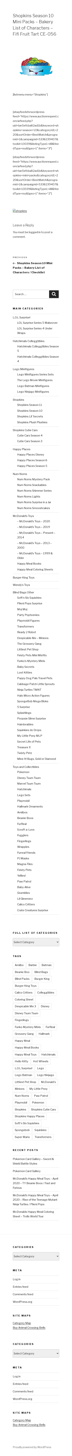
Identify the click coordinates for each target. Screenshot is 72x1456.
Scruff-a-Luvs (26, 829)
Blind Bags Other (23, 592)
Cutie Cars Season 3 (29, 441)
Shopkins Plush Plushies (32, 422)
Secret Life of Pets (29, 741)
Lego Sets (23, 795)
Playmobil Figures (28, 620)
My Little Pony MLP (29, 735)
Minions (20, 1088)
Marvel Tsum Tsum (29, 783)
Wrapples (23, 847)
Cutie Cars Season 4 (29, 435)
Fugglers (22, 835)
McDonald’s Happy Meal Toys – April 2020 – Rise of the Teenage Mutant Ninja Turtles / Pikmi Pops (35, 1200)
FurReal (22, 824)
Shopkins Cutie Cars (25, 430)
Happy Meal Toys (26, 1054)
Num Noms (20, 474)
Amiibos (22, 812)
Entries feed (20, 1286)
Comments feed (23, 1294)
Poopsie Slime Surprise (31, 718)
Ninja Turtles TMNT (29, 689)
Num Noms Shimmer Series (34, 490)
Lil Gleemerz (25, 898)
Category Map (22, 1323)
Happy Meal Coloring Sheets (35, 569)
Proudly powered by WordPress (32, 1447)
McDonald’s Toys (23, 516)
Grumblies (23, 893)
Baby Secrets (25, 667)
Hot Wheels (40, 1061)
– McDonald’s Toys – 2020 (33, 521)
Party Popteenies (28, 615)
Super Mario (22, 1137)
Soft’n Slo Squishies (29, 597)
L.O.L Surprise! (21, 317)
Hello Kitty (21, 1061)
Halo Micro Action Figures (33, 695)
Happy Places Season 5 (32, 466)
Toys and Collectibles (26, 767)
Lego (40, 1068)
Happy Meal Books (29, 563)
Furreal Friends (26, 852)
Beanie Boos (25, 818)
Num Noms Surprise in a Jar (34, 502)
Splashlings (24, 713)
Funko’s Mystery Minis (31, 661)
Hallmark (44, 1033)
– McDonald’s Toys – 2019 (33, 527)
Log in (16, 1279)
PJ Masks (23, 858)
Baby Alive (24, 887)
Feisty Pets (24, 870)
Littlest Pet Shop (28, 649)
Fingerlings (24, 841)
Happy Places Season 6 (32, 460)
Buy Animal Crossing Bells (29, 1327)
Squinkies (41, 1130)
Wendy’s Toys (21, 585)
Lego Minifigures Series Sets (35, 374)
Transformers (25, 626)
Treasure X (24, 747)
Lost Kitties (24, 672)
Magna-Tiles (25, 864)
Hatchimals (24, 789)
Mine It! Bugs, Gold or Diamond (36, 759)
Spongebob (22, 1130)
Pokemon (23, 772)
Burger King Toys (24, 577)
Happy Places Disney (30, 454)
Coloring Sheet (24, 999)
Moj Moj (22, 609)
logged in (35, 232)
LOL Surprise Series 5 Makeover (37, 322)
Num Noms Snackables (32, 485)
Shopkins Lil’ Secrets (30, 416)
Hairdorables (25, 724)
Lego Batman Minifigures (33, 386)
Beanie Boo (22, 972)
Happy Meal (22, 1040)
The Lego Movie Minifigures (35, 380)
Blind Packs (22, 979)
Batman (47, 965)
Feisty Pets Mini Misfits (32, 655)
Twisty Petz (24, 753)
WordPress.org (22, 1301)
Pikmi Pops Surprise (29, 603)
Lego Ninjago (45, 1075)
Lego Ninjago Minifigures (33, 391)
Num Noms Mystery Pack (33, 479)
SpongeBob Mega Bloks (32, 701)
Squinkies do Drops (29, 730)
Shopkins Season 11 (29, 405)
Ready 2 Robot (26, 632)
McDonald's (48, 1082)
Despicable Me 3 (25, 1006)
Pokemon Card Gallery (27, 1171)
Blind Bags (41, 972)
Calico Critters (26, 904)
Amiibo (19, 965)
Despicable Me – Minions (33, 638)
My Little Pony (38, 1088)
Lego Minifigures (23, 369)
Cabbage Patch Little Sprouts (36, 684)
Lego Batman (23, 1075)
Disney (45, 1006)
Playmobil (23, 801)
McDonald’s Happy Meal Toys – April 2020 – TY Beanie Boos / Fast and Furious (35, 1183)
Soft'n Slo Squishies (27, 1123)
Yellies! (21, 875)
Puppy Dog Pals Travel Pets (34, 678)
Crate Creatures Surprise (32, 910)
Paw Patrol (24, 881)
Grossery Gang (24, 1033)
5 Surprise (23, 707)
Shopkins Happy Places (29, 1116)
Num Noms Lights (28, 496)
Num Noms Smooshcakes (33, 508)
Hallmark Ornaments (30, 806)
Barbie (32, 965)
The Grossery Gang (29, 643)
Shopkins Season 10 (29, 410)
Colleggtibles (45, 992)
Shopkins (18, 399)
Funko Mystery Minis (28, 1027)
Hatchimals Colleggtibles (28, 341)
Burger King (42, 979)
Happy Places (21, 449)
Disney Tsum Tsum (29, 778)
